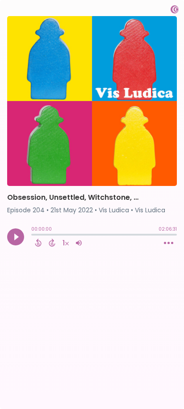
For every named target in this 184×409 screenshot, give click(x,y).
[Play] (15, 236)
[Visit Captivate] (175, 11)
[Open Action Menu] (168, 243)
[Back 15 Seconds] (38, 242)
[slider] (33, 235)
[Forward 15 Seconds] (52, 242)
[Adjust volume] (78, 242)
